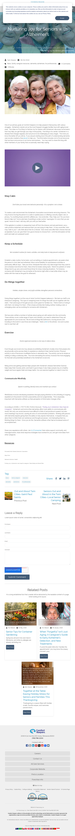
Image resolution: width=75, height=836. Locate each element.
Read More (10, 647)
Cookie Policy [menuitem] (17, 789)
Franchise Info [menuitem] (37, 780)
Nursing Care (47, 670)
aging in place (42, 676)
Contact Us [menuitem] (37, 759)
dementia (33, 63)
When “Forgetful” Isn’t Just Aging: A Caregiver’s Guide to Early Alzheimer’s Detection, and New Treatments (54, 637)
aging (17, 622)
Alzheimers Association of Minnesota (58, 622)
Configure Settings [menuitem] (27, 789)
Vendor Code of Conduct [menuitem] (53, 789)
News (9, 63)
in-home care (14, 624)
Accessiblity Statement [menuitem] (39, 789)
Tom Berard (11, 628)
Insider (25, 668)
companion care (27, 683)
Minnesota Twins (36, 681)
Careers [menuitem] (37, 753)
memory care (44, 624)
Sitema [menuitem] (37, 791)
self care (25, 670)
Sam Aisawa (11, 60)
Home (10, 48)
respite (41, 670)
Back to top (38, 785)
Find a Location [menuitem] (37, 774)
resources (26, 63)
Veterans (35, 678)
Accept (62, 18)
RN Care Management (33, 668)
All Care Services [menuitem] (37, 764)
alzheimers (41, 63)
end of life (26, 674)
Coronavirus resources (37, 2)
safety (38, 672)
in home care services (34, 679)
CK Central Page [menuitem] (65, 789)
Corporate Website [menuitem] (37, 769)
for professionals (51, 63)
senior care (43, 622)
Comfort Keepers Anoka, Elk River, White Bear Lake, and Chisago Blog (43, 48)
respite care (32, 672)
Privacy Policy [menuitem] (9, 789)
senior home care (46, 679)
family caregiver (17, 63)
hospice (31, 674)
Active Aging (33, 676)
